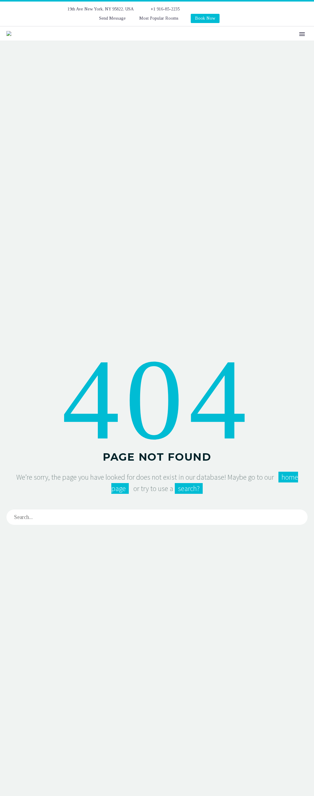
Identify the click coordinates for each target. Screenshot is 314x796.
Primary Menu (302, 34)
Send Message (112, 18)
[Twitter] (222, 9)
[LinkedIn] (213, 9)
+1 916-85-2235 (165, 9)
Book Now (205, 18)
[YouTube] (250, 9)
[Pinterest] (241, 9)
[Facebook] (204, 9)
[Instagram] (231, 9)
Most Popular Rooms (158, 18)
